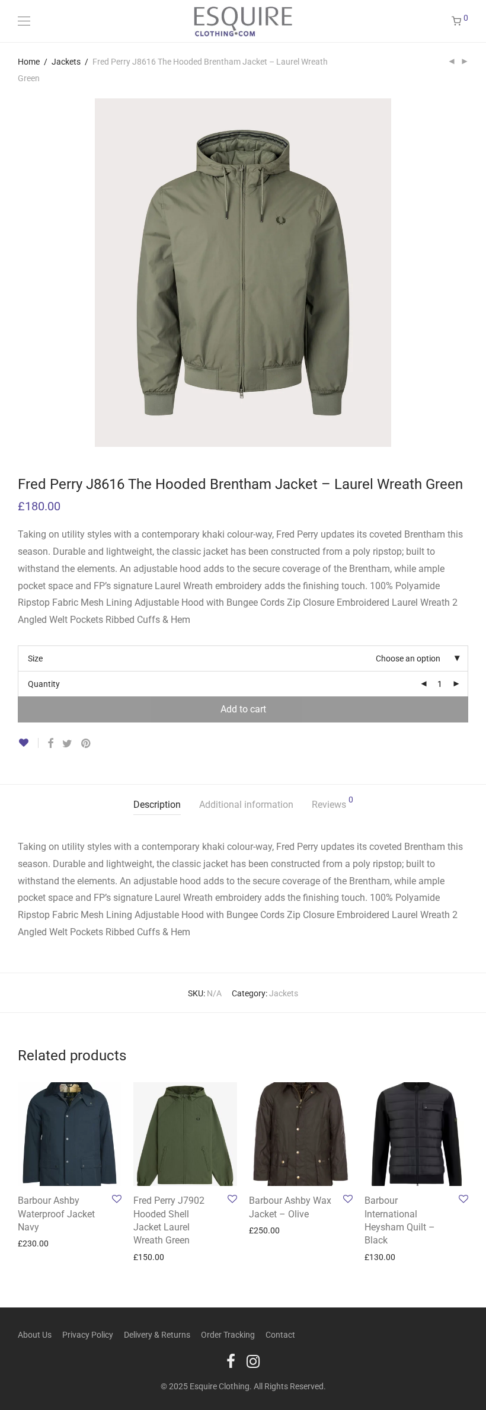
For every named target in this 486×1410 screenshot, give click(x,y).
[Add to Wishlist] (28, 743)
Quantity (44, 684)
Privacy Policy (87, 1334)
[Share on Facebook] (50, 744)
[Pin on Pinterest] (86, 744)
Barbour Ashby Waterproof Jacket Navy (56, 1214)
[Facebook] (230, 1361)
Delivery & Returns (157, 1334)
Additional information (246, 804)
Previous (20, 98)
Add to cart (243, 709)
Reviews (332, 802)
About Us (35, 1334)
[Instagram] (253, 1361)
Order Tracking (228, 1334)
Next (466, 98)
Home (29, 61)
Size (35, 658)
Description (157, 804)
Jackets (66, 61)
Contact (280, 1334)
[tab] (157, 805)
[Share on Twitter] (67, 744)
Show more (32, 1243)
